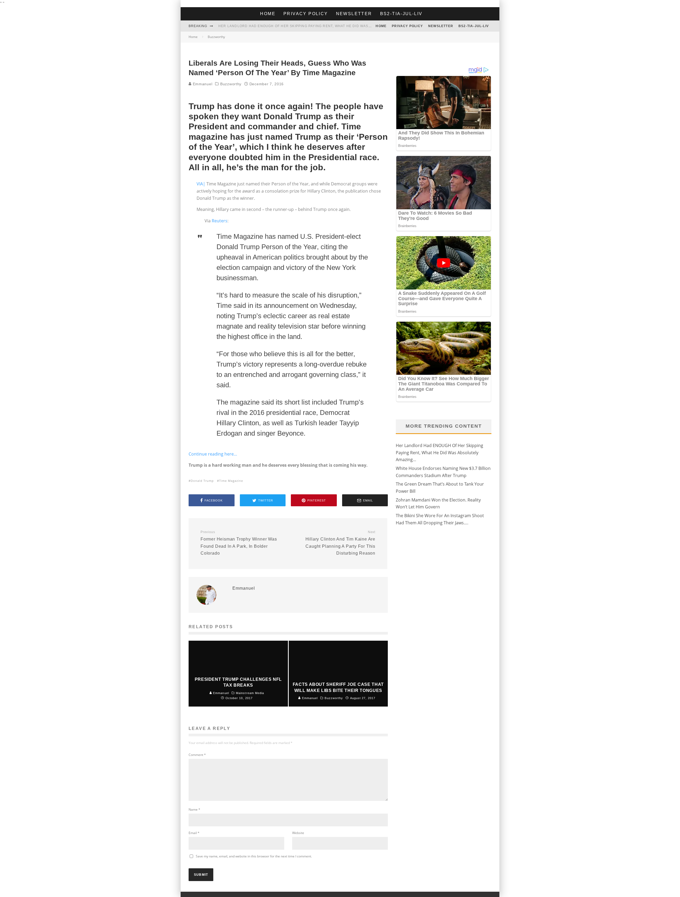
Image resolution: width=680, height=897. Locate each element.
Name (194, 809)
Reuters (219, 221)
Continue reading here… (213, 454)
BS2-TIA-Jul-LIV (401, 13)
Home (267, 13)
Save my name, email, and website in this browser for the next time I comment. (254, 856)
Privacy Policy (305, 13)
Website (298, 833)
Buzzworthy (230, 84)
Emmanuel (202, 84)
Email (194, 833)
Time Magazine (231, 481)
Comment (197, 755)
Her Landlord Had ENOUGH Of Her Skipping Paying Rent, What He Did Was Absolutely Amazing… (316, 26)
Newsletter (354, 13)
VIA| (201, 184)
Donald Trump (202, 481)
